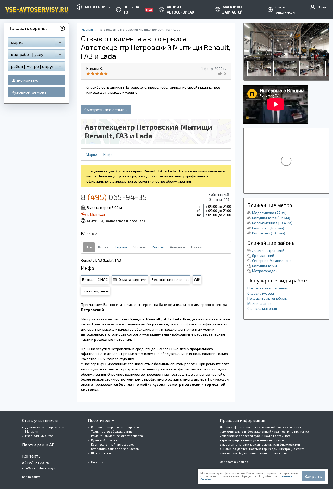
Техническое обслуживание (112, 431)
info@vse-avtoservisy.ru (39, 468)
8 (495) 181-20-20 (35, 462)
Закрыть (313, 476)
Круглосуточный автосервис (112, 444)
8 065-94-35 (114, 197)
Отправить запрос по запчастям (115, 449)
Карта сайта (31, 476)
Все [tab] (89, 247)
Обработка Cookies (234, 462)
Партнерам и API (39, 444)
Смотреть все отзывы (105, 109)
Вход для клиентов (39, 435)
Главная (87, 29)
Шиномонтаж (24, 80)
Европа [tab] (121, 247)
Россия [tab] (158, 247)
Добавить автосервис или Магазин (44, 429)
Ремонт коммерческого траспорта (117, 435)
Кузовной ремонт (28, 91)
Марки (91, 154)
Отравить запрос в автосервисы (115, 427)
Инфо (108, 154)
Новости (97, 462)
